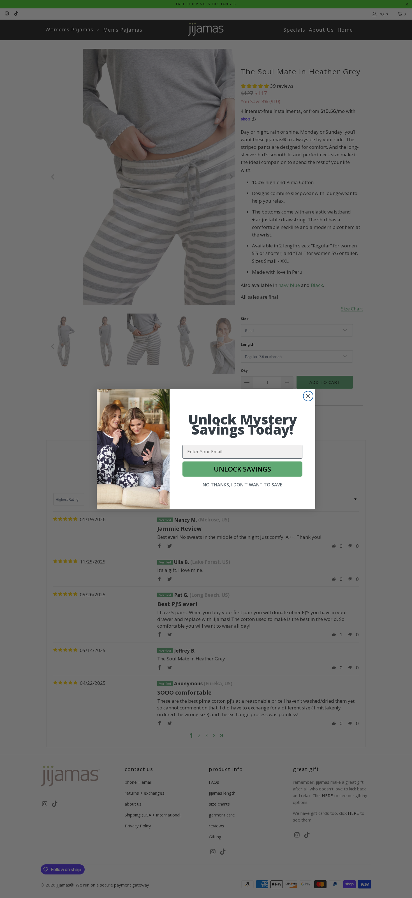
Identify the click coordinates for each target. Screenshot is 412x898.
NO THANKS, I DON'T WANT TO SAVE (242, 485)
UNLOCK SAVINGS (242, 469)
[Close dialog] (308, 396)
